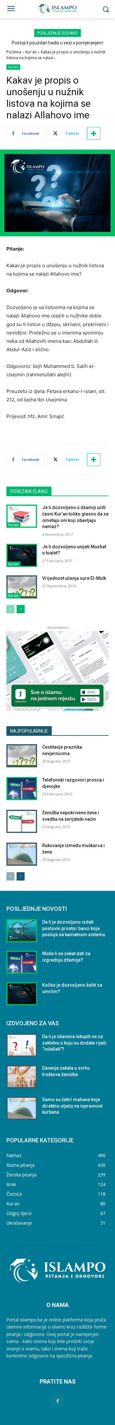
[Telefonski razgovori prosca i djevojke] (21, 788)
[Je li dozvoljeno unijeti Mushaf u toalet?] (21, 555)
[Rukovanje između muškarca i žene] (21, 854)
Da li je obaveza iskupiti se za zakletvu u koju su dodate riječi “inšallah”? (74, 1043)
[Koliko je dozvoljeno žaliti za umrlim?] (21, 993)
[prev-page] (10, 609)
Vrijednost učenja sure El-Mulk (74, 578)
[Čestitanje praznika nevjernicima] (21, 755)
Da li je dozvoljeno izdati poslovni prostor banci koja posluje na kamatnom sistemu (73, 928)
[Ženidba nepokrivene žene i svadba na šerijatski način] (21, 821)
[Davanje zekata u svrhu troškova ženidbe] (21, 1076)
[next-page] (21, 609)
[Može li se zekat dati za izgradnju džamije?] (21, 962)
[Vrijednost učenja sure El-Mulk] (21, 586)
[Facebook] (57, 1400)
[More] (93, 133)
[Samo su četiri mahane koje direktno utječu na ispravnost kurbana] (21, 1108)
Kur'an (31, 52)
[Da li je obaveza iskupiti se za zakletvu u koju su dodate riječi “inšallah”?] (21, 1045)
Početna (13, 52)
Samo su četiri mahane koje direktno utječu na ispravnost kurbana (72, 1106)
